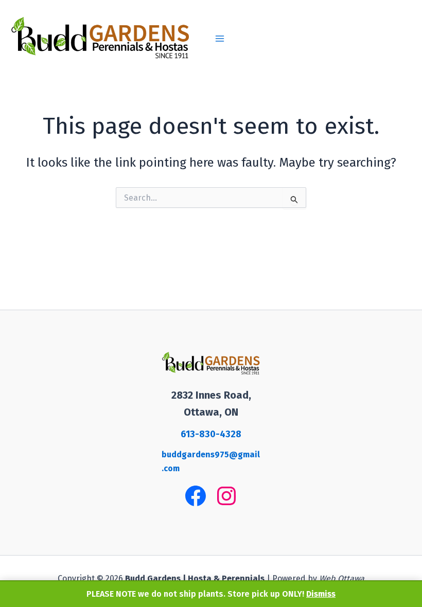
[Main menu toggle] (220, 38)
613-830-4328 (211, 434)
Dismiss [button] (321, 594)
